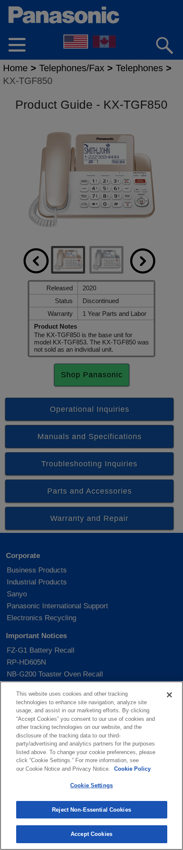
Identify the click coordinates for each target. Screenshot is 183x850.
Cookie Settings (91, 785)
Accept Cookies (91, 834)
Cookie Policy (132, 769)
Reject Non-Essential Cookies (91, 810)
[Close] (169, 694)
